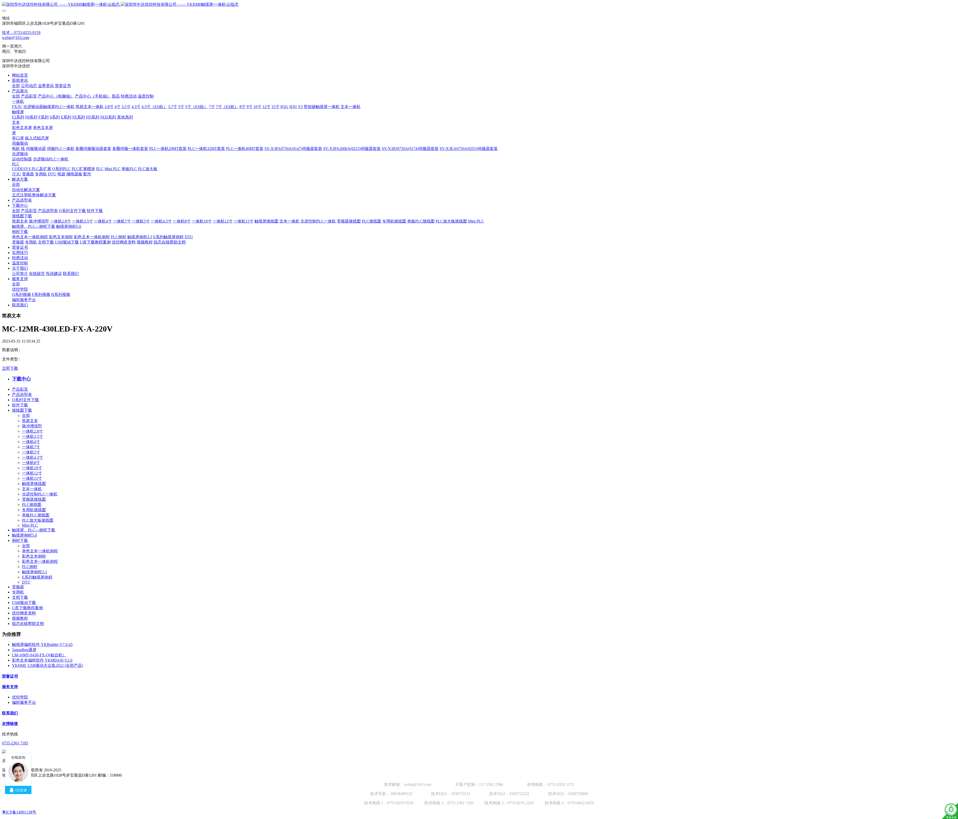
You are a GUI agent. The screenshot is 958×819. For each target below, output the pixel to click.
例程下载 (20, 540)
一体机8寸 (31, 463)
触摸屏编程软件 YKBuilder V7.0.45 (42, 644)
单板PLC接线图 (35, 515)
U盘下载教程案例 (27, 608)
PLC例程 (29, 567)
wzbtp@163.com (15, 37)
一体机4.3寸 (32, 457)
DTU (26, 582)
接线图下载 (22, 410)
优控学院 (20, 697)
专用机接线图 (34, 510)
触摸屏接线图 (34, 483)
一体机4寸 (31, 442)
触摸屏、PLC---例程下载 (33, 530)
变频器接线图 (34, 499)
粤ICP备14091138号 (19, 812)
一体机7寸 (31, 447)
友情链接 (10, 723)
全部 (16, 86)
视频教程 (20, 618)
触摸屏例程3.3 (34, 572)
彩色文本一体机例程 (40, 561)
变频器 (18, 587)
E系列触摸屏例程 (37, 577)
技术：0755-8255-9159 (21, 32)
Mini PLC (30, 525)
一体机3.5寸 (32, 436)
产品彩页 (20, 389)
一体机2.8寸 (32, 431)
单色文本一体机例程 (40, 551)
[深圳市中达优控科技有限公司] (479, 4)
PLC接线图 (31, 504)
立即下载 (10, 368)
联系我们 (10, 713)
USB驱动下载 (24, 602)
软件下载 (20, 405)
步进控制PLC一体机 (39, 494)
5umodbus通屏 (24, 650)
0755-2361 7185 (15, 743)
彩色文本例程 (34, 556)
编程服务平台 (24, 702)
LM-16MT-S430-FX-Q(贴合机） (39, 655)
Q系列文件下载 (25, 400)
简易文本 (30, 421)
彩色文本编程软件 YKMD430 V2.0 (42, 660)
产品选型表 (22, 394)
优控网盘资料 (24, 613)
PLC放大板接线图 (37, 520)
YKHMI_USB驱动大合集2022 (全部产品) (47, 665)
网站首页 (20, 75)
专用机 (18, 592)
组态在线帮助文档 (28, 623)
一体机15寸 (32, 478)
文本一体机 (32, 489)
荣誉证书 (10, 676)
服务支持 (10, 687)
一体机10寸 (32, 468)
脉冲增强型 (32, 426)
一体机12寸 (32, 473)
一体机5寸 (31, 452)
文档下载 (20, 597)
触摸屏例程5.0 (24, 535)
